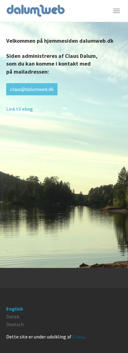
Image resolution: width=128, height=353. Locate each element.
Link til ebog (19, 109)
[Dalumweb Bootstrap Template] (35, 11)
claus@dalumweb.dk (31, 89)
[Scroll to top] (114, 339)
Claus (78, 337)
